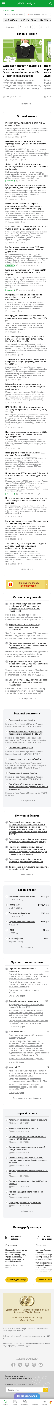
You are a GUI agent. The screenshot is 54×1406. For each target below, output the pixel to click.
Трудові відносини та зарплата (23, 1001)
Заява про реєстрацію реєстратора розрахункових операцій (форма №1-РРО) (28, 1080)
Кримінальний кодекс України (23, 773)
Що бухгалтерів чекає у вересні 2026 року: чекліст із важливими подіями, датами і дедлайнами (24, 249)
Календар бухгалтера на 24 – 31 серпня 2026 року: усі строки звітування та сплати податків (25, 272)
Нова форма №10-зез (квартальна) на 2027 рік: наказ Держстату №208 (25, 454)
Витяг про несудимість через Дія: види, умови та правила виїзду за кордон (26, 522)
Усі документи (26, 800)
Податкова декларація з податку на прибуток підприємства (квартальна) (26, 860)
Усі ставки (26, 947)
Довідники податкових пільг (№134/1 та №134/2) (28, 1182)
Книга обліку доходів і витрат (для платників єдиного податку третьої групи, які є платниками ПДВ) (28, 984)
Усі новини (26, 569)
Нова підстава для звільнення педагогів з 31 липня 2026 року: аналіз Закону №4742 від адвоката (26, 500)
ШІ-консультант (29, 1396)
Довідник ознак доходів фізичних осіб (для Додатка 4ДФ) (27, 1148)
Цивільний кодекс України (21, 748)
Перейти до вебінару (16, 1280)
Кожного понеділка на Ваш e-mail (20, 1385)
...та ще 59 (16, 1062)
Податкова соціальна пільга (22, 921)
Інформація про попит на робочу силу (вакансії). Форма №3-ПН (26, 1005)
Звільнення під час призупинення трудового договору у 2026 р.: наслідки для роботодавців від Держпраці (26, 545)
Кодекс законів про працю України (25, 759)
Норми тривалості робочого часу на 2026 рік (28, 1171)
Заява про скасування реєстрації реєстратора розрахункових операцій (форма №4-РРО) (26, 1086)
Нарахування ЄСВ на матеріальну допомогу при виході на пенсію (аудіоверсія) (24, 627)
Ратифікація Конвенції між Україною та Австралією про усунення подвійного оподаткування (23, 297)
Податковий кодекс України (22, 720)
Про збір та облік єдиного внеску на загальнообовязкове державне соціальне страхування (28, 786)
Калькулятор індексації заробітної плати (28, 1120)
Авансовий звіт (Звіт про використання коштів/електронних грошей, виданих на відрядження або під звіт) (28, 1073)
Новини (15, 1404)
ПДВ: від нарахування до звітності (25, 1202)
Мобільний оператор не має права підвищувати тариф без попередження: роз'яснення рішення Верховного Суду (23, 206)
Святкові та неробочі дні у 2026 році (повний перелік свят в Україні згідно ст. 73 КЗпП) (28, 1160)
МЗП (7, 20)
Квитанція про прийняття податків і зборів (25, 991)
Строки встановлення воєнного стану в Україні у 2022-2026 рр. (27, 1137)
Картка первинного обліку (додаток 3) (26, 1058)
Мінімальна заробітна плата (22, 896)
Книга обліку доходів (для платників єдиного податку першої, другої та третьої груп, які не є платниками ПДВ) (28, 976)
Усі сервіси (26, 1211)
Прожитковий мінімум (19, 913)
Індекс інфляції (16, 938)
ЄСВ (23, 20)
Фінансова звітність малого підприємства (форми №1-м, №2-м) (28, 868)
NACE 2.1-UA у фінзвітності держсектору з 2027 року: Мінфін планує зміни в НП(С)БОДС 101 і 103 (26, 409)
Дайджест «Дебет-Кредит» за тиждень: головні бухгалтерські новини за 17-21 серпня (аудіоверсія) (22, 70)
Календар (44, 1404)
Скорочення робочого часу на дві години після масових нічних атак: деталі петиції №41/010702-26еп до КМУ (24, 338)
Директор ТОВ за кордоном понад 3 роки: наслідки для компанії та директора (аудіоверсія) (28, 682)
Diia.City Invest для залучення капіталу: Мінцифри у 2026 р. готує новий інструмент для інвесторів (25, 386)
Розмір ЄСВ (14, 905)
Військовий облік (17, 1032)
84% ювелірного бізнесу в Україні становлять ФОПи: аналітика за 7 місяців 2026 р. (26, 227)
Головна (5, 1404)
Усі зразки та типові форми (26, 1098)
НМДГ (11, 930)
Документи (35, 1404)
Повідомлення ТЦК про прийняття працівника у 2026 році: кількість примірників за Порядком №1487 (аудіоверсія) (25, 607)
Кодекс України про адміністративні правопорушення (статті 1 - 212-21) (25, 732)
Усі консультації (26, 698)
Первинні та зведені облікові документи (22, 970)
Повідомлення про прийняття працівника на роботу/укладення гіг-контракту (28, 1022)
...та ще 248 (17, 996)
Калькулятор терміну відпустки (23, 1128)
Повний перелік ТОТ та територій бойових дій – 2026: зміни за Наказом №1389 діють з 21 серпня (26, 475)
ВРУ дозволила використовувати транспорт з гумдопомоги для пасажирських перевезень (26, 186)
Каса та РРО (14, 1067)
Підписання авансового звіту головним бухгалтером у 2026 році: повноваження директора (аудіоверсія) (28, 645)
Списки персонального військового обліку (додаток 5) (26, 1036)
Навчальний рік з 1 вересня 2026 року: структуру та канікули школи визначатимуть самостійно (26, 143)
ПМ (42, 20)
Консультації (24, 1404)
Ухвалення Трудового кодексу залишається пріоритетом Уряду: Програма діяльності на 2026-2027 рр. (25, 361)
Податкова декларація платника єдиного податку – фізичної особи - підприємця (28, 840)
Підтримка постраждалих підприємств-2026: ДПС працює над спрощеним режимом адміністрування (26, 434)
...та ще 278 (17, 1026)
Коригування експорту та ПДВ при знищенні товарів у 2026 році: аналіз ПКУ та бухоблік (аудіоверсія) (28, 663)
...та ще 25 (16, 1092)
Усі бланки (26, 874)
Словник (10, 27)
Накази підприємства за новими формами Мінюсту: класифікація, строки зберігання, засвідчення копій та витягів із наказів (16, 1255)
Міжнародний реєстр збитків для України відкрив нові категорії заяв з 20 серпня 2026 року (26, 318)
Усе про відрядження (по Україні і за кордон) (26, 1193)
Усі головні (26, 104)
